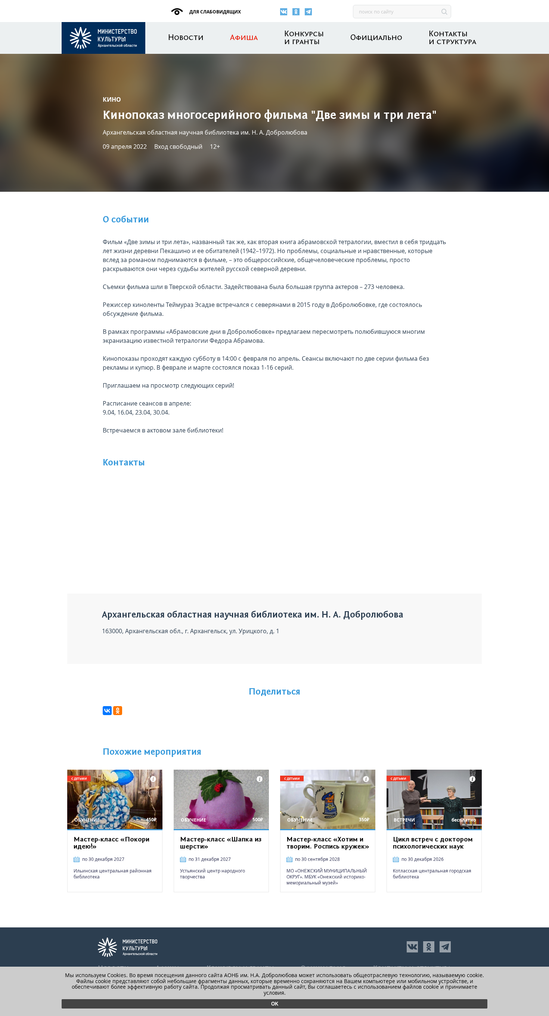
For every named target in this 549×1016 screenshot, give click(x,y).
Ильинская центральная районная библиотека (113, 874)
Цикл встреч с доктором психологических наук (433, 843)
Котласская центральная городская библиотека (432, 874)
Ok (274, 1004)
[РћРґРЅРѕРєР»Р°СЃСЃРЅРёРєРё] (117, 710)
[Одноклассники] (296, 11)
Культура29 (103, 38)
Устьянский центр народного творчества (212, 874)
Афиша (244, 38)
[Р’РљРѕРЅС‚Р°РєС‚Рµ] (107, 710)
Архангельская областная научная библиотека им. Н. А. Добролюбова (205, 132)
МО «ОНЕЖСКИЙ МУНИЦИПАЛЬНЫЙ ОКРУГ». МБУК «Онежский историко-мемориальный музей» (326, 877)
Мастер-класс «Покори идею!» (111, 843)
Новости (186, 38)
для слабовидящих (214, 12)
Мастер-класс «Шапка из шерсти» (220, 843)
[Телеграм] (308, 11)
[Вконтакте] (283, 11)
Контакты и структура (452, 38)
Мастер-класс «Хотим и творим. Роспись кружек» (327, 843)
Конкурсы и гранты (304, 38)
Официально (376, 38)
